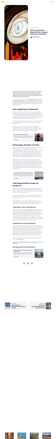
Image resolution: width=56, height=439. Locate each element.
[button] (54, 1)
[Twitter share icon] (24, 263)
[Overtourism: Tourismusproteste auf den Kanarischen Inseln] (40, 306)
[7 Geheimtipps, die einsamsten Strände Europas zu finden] (15, 306)
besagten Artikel (20, 239)
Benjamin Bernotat (36, 36)
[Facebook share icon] (28, 263)
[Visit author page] (31, 37)
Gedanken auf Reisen (34, 27)
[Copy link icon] (31, 263)
